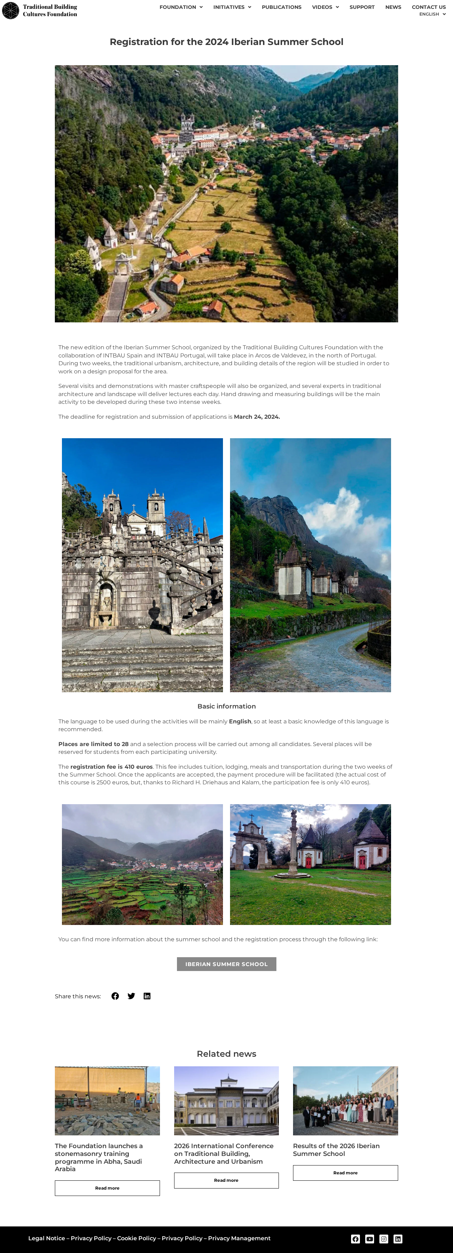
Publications (282, 7)
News (393, 7)
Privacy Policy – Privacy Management (216, 1238)
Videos (322, 7)
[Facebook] (355, 1239)
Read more (107, 1188)
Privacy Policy (91, 1238)
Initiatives (229, 7)
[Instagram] (383, 1239)
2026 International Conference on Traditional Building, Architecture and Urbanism (224, 1153)
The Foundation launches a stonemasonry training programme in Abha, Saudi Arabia (99, 1157)
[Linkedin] (398, 1239)
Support (362, 7)
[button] (115, 996)
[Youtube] (369, 1239)
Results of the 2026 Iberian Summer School (336, 1150)
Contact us (429, 7)
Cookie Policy (136, 1238)
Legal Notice (46, 1238)
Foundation (178, 7)
